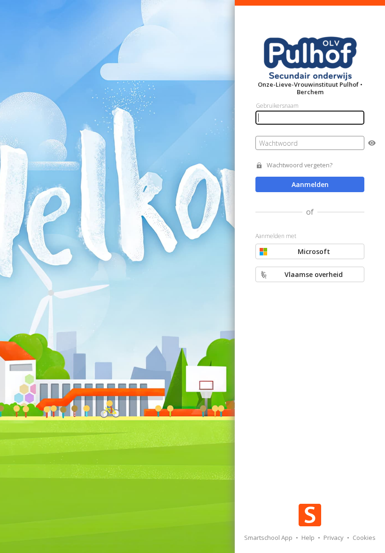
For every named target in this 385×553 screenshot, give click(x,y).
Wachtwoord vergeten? (299, 165)
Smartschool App (269, 537)
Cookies (364, 537)
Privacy (334, 537)
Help (308, 537)
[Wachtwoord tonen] (372, 143)
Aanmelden (310, 184)
